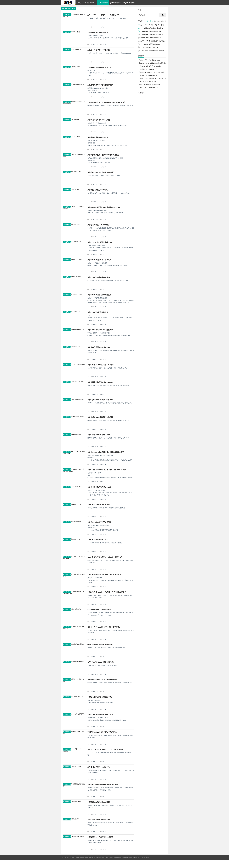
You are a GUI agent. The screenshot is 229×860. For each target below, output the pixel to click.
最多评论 (157, 21)
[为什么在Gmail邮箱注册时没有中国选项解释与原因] (74, 453)
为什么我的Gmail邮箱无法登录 (98, 435)
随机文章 (163, 21)
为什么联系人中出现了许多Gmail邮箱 (100, 365)
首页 (79, 3)
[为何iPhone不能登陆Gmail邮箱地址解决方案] (74, 208)
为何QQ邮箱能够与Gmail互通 (98, 225)
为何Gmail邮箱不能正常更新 (97, 312)
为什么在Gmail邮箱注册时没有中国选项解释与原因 (105, 452)
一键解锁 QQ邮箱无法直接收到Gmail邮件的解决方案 (106, 102)
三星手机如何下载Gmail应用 (148, 69)
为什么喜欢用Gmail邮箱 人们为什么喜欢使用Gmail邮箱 (107, 470)
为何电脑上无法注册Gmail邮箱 (98, 802)
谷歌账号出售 (103, 3)
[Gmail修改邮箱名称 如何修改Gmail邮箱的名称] (74, 576)
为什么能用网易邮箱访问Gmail (98, 347)
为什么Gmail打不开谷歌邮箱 (149, 47)
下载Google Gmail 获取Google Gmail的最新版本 (105, 749)
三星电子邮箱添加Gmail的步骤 (98, 50)
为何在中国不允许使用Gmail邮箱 (149, 60)
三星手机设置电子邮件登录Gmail (99, 67)
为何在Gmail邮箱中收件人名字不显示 (100, 172)
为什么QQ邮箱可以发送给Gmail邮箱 (152, 28)
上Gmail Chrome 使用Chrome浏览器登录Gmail (104, 15)
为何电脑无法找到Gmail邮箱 (97, 137)
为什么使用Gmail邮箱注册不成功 (99, 505)
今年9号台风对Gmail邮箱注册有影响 (100, 662)
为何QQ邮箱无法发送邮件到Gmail (99, 242)
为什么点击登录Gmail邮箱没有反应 (100, 400)
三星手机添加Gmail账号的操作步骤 (100, 85)
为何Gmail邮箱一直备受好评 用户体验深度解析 (155, 41)
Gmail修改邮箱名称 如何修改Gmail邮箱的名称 (104, 575)
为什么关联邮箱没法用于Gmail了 (99, 487)
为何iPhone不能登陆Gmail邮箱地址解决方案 (103, 207)
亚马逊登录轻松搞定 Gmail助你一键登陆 (102, 679)
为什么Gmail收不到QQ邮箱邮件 (150, 44)
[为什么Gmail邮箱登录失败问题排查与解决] (74, 786)
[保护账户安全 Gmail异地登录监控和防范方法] (74, 628)
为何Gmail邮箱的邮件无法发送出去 (151, 37)
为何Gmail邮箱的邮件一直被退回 (99, 260)
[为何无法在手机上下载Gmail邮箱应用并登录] (74, 156)
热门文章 (150, 21)
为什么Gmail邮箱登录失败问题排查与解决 (102, 784)
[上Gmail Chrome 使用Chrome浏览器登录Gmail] (74, 16)
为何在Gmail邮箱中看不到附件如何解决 (151, 72)
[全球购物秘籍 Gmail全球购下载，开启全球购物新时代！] (74, 593)
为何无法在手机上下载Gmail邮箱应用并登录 (103, 155)
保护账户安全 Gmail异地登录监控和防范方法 (103, 627)
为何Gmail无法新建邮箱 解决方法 (99, 697)
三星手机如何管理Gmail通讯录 (98, 767)
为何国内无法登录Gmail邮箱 (97, 190)
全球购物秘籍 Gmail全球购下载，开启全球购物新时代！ (107, 592)
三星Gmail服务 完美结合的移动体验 (150, 66)
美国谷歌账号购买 (89, 3)
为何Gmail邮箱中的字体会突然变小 (151, 34)
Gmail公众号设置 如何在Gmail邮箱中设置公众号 (105, 557)
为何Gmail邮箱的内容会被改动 (98, 277)
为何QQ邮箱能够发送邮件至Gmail (149, 84)
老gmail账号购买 (129, 3)
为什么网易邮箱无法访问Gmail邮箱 (100, 382)
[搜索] (162, 15)
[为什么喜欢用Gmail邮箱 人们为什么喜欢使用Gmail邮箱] (74, 471)
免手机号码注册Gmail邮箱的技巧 (99, 609)
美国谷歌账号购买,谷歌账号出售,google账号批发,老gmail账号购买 (114, 857)
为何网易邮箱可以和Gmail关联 (98, 120)
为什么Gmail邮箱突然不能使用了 (99, 522)
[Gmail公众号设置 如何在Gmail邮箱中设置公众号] (74, 558)
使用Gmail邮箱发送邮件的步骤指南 (100, 644)
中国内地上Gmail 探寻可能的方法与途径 (102, 732)
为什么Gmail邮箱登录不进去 (97, 540)
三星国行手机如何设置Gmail (148, 81)
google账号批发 (115, 3)
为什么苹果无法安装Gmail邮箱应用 (100, 330)
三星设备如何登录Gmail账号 (97, 32)
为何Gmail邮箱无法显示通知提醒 (99, 295)
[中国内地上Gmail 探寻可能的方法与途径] (74, 733)
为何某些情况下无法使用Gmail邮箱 (100, 837)
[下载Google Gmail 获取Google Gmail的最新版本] (74, 751)
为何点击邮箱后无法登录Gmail (98, 819)
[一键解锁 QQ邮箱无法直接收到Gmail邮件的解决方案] (74, 103)
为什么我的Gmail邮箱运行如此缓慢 (100, 417)
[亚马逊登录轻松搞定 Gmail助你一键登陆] (74, 681)
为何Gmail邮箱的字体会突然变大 (150, 31)
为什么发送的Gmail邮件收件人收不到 (100, 714)
